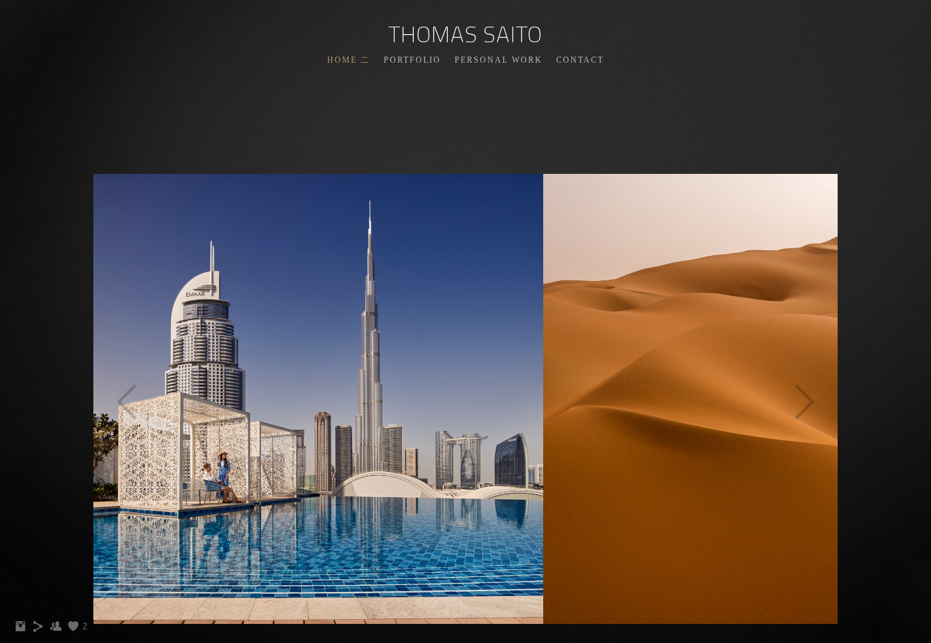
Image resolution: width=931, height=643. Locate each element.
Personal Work (499, 60)
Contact (580, 60)
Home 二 (348, 60)
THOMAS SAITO (465, 34)
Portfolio (412, 60)
